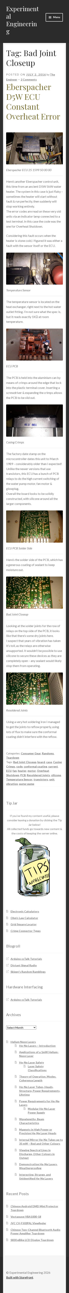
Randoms (48, 753)
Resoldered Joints (38, 775)
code (19, 766)
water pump (26, 783)
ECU (9, 770)
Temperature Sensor (19, 779)
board (41, 762)
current (53, 766)
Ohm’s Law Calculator (24, 918)
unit (51, 779)
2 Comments (29, 79)
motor (32, 770)
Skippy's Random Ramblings (28, 971)
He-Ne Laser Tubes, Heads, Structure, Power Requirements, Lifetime (39, 1090)
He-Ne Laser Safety (31, 1062)
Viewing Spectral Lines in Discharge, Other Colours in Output (37, 1153)
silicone (56, 775)
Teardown (12, 757)
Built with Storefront (19, 1277)
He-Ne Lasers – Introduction (37, 1045)
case (49, 762)
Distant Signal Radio (24, 965)
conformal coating (35, 766)
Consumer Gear (31, 753)
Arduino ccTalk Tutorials (26, 958)
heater (22, 770)
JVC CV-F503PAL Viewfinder (28, 1223)
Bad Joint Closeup (24, 762)
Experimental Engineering (22, 19)
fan (15, 770)
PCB (23, 775)
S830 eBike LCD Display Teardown (32, 1240)
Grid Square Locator (24, 924)
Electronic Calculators (25, 911)
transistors (41, 779)
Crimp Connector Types (26, 930)
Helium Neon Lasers (23, 1041)
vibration (12, 783)
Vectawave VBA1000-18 (26, 1216)
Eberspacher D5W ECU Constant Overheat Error (33, 101)
